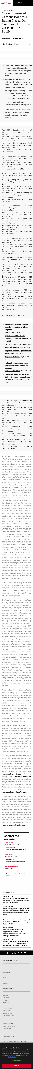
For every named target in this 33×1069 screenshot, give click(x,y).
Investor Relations (7, 1008)
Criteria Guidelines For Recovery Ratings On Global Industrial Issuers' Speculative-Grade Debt (18, 377)
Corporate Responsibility (9, 1036)
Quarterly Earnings (7, 1013)
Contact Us (5, 983)
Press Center (6, 1002)
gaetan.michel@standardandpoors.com (15, 861)
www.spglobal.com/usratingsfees (14, 792)
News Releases (7, 1010)
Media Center (6, 972)
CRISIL (5, 977)
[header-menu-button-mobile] (30, 3)
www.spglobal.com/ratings (12, 774)
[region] (16, 1056)
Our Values (5, 995)
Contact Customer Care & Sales (11, 1021)
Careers (5, 1034)
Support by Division (8, 1023)
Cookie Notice (12, 1057)
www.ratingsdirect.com (22, 777)
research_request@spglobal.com (14, 825)
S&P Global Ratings (11, 960)
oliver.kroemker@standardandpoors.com (16, 849)
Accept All (16, 1065)
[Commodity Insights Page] (18, 953)
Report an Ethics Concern (9, 1026)
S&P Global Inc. (9, 988)
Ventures (5, 1000)
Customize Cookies (16, 1060)
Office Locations (7, 1028)
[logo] (6, 3)
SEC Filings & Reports (8, 1015)
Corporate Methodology (13, 357)
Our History (6, 997)
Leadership (6, 1039)
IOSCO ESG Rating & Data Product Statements (14, 1041)
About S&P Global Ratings (9, 967)
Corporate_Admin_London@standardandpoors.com (16, 874)
